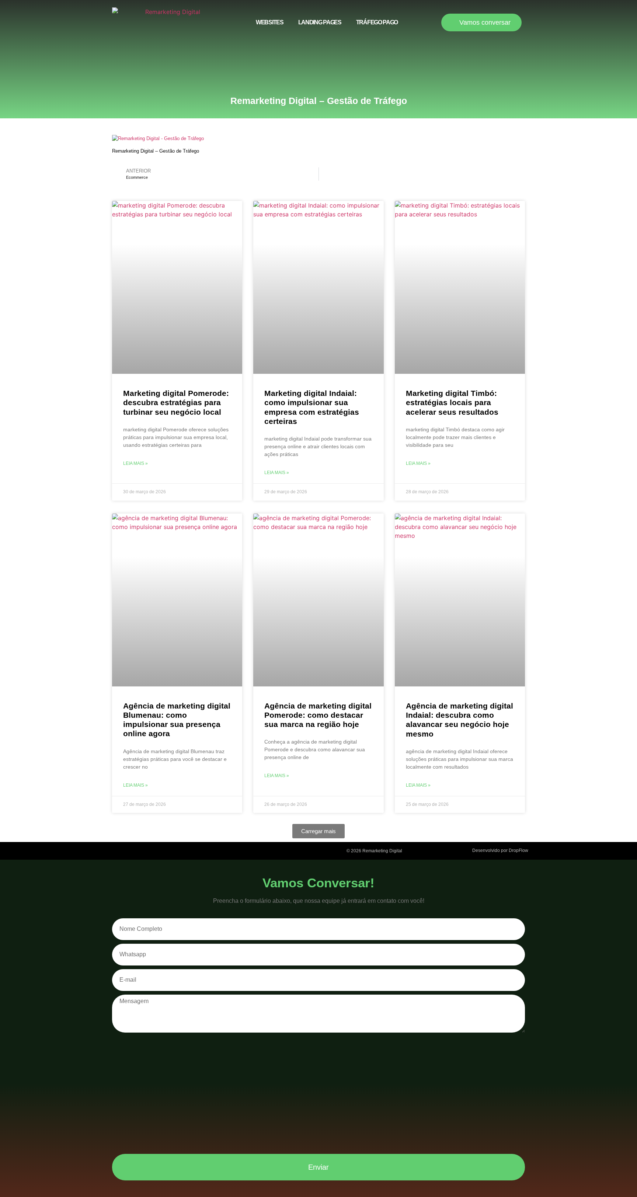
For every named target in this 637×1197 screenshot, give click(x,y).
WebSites (269, 22)
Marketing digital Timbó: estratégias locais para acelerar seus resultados (452, 402)
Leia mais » (135, 463)
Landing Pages (319, 22)
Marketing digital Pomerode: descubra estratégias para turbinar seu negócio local (176, 402)
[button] (318, 831)
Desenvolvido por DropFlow (500, 850)
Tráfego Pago (377, 22)
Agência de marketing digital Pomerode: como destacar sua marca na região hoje (318, 715)
